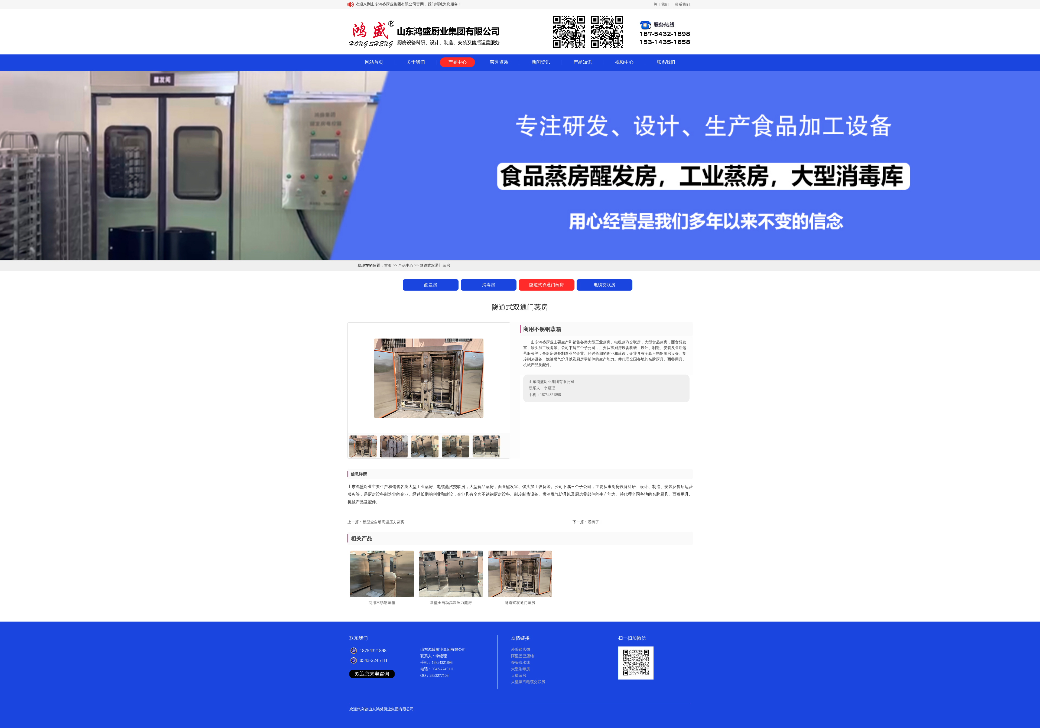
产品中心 (457, 62)
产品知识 (582, 62)
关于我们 (661, 4)
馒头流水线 (520, 663)
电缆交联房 (604, 284)
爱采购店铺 (520, 650)
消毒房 (488, 284)
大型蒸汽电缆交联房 (528, 682)
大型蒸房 (518, 676)
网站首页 (374, 62)
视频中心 (624, 62)
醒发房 (430, 284)
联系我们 (682, 4)
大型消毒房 (520, 669)
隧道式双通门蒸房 (435, 266)
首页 (388, 266)
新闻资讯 (541, 62)
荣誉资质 (499, 62)
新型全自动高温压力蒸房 (383, 522)
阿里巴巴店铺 (522, 656)
